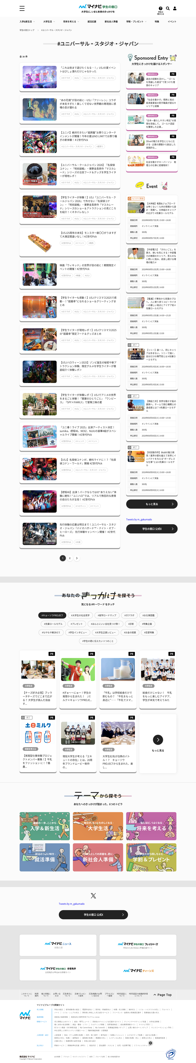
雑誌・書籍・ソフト (80, 1024)
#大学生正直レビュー (105, 632)
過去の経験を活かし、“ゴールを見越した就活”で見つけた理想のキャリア (160, 82)
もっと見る (152, 504)
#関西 (91, 243)
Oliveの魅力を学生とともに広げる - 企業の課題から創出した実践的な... (161, 144)
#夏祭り (100, 146)
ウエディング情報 (97, 1024)
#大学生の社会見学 (80, 615)
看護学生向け (87, 1009)
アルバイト (166, 1009)
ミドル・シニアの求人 (70, 1012)
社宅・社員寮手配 (124, 1045)
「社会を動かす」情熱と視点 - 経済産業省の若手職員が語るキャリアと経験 (161, 103)
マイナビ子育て (145, 1024)
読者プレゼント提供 (80, 995)
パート (56, 1012)
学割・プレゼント (134, 21)
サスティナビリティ (79, 1056)
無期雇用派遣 (160, 1038)
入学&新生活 (26, 21)
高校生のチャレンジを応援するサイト (106, 1021)
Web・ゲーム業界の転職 (73, 1035)
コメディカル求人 (115, 1038)
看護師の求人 (101, 1038)
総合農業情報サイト (128, 1024)
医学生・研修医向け (103, 1009)
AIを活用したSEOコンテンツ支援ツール (69, 1030)
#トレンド (80, 441)
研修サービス (59, 1045)
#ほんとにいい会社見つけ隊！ (105, 624)
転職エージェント (117, 1035)
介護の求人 (58, 1041)
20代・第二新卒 (92, 1035)
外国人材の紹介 (90, 1041)
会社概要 (57, 1056)
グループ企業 (100, 1056)
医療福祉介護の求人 (151, 1012)
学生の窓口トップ (27, 30)
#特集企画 (147, 624)
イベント (172, 21)
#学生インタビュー (78, 632)
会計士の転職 (150, 1035)
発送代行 (92, 1045)
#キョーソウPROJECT (52, 615)
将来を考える (69, 21)
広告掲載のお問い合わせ (95, 995)
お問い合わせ (56, 995)
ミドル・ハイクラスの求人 (148, 1009)
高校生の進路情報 (61, 1017)
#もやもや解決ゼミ (51, 632)
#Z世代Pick (66, 243)
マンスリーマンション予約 (161, 1027)
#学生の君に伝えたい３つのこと (98, 641)
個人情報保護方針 (114, 1056)
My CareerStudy (86, 1027)
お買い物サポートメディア (138, 1027)
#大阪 (78, 542)
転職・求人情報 (120, 1009)
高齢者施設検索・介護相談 (98, 1030)
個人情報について (46, 995)
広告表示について (67, 995)
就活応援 (92, 21)
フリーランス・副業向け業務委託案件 (126, 1012)
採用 (90, 1056)
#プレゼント (77, 624)
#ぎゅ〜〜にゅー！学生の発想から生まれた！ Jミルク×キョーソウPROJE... (77, 696)
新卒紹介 (104, 1035)
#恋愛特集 (149, 632)
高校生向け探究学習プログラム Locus (85, 1017)
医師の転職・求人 (132, 1038)
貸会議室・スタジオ (106, 1045)
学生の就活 (58, 1009)
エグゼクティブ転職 (134, 1035)
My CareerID (100, 1027)
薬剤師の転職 (87, 1038)
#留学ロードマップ (107, 615)
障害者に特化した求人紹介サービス (95, 1012)
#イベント (80, 243)
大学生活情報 (154, 1021)
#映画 (78, 275)
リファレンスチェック (142, 1045)
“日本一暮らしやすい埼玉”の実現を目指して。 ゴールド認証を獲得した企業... (161, 123)
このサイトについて (26, 995)
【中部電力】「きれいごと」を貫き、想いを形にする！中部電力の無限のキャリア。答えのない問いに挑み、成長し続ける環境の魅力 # (161, 255)
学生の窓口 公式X (152, 529)
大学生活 (47, 21)
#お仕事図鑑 (149, 615)
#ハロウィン (81, 506)
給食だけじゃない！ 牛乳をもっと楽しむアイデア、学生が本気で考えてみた (157, 696)
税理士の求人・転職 (62, 1038)
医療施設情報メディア (116, 1027)
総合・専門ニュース (81, 1021)
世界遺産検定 (112, 1024)
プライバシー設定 (109, 995)
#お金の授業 (130, 632)
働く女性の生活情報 (62, 1024)
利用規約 (36, 995)
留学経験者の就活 (72, 1009)
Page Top (165, 995)
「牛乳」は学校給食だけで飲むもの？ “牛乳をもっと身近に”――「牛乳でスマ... (118, 696)
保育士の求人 (147, 1038)
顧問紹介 (76, 1038)
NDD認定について (122, 995)
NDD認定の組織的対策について (138, 995)
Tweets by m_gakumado (139, 519)
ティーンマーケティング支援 (135, 1021)
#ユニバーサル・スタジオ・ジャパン (56, 30)
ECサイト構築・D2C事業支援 (65, 1027)
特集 (157, 21)
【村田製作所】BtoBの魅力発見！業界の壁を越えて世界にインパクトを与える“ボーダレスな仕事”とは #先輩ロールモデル (161, 458)
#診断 (131, 624)
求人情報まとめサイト (62, 1021)
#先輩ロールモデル (53, 624)
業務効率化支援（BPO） (77, 1045)
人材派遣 (57, 1035)
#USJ (77, 78)
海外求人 (132, 1009)
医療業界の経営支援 (73, 1041)
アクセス (66, 1056)
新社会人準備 (111, 21)
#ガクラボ (66, 78)
